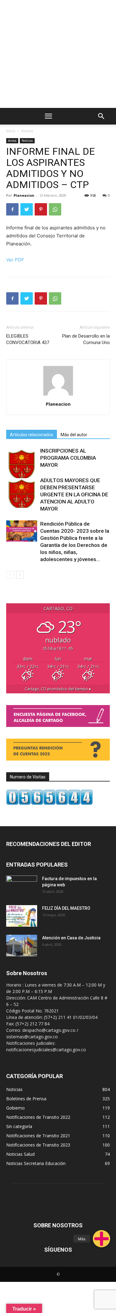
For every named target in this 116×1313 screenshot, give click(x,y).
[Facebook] (12, 209)
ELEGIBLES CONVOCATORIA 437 (27, 339)
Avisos (27, 130)
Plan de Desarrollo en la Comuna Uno (86, 339)
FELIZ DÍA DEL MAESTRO (66, 908)
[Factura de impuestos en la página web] (21, 886)
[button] (101, 1238)
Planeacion (24, 195)
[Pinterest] (41, 209)
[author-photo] (58, 395)
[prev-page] (10, 575)
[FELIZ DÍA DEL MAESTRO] (21, 916)
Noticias (27, 140)
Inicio (10, 130)
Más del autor (74, 434)
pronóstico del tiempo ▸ (58, 688)
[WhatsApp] (55, 209)
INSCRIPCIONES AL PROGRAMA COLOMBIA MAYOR (68, 458)
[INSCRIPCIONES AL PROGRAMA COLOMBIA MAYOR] (21, 462)
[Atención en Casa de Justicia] (21, 945)
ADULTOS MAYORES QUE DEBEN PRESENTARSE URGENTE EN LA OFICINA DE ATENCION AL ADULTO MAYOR (74, 494)
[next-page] (20, 575)
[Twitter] (26, 209)
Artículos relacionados (31, 434)
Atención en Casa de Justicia (71, 937)
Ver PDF (15, 260)
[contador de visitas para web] (49, 803)
